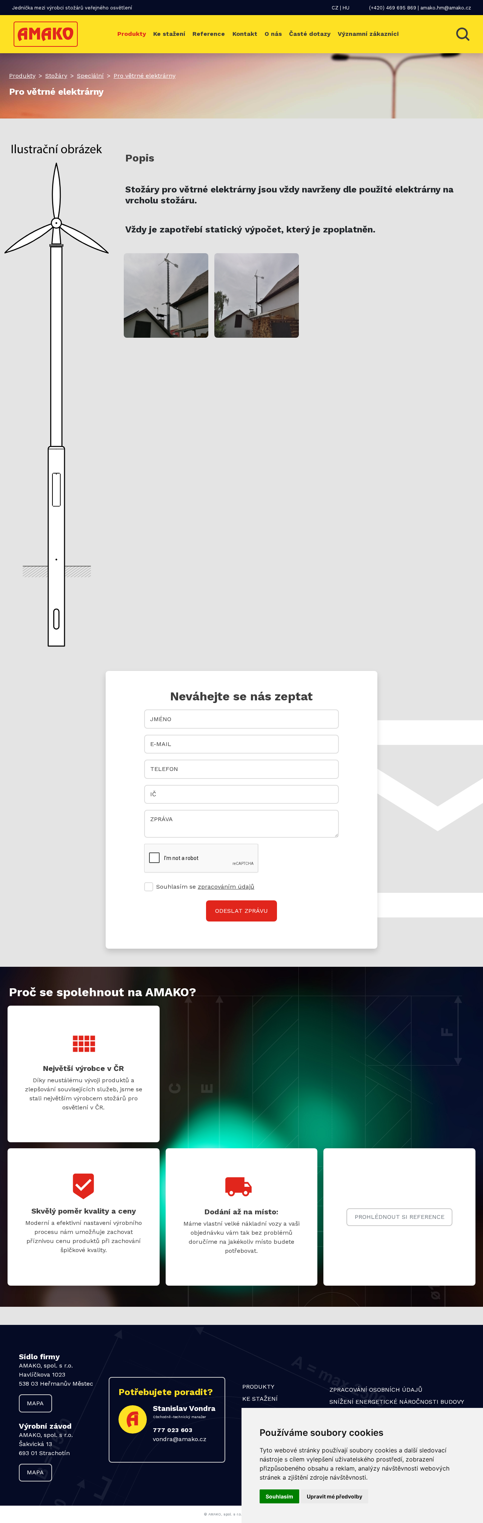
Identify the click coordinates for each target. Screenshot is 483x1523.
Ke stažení (169, 33)
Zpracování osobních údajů (375, 1389)
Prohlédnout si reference (400, 1216)
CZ (335, 8)
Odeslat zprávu (241, 910)
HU (346, 8)
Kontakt (244, 33)
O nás (273, 33)
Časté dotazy (310, 33)
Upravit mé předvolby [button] (334, 1496)
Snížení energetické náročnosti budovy (396, 1401)
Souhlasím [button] (279, 1496)
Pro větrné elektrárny (144, 75)
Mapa (35, 1403)
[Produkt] (166, 294)
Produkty (131, 33)
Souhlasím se (205, 886)
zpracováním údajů (226, 886)
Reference (208, 33)
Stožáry (56, 75)
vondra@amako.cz (179, 1439)
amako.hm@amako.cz (445, 8)
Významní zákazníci (368, 33)
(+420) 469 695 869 (392, 8)
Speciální (90, 75)
